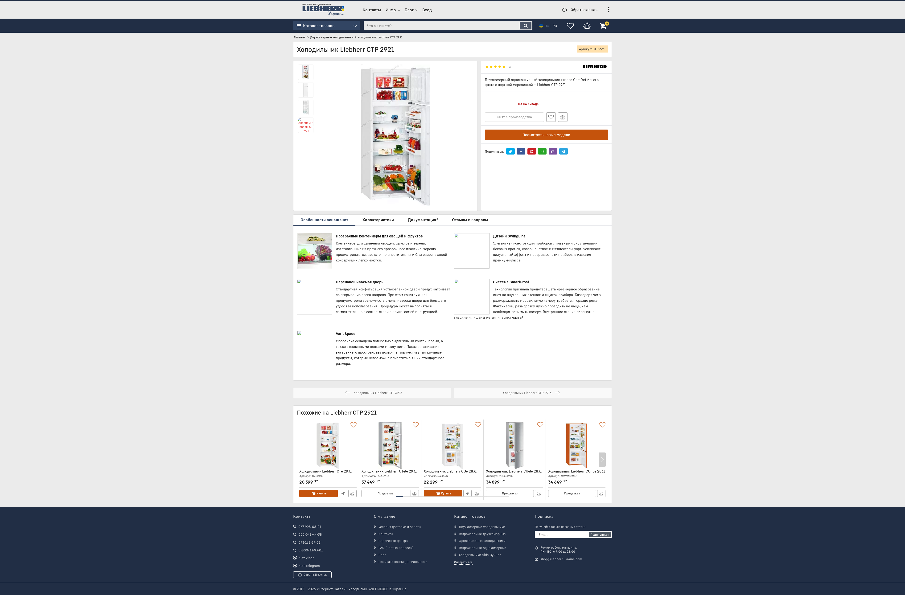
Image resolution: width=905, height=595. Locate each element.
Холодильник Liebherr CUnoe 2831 (576, 473)
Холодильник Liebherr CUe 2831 (450, 473)
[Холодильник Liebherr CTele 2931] (390, 445)
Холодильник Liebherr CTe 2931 (325, 473)
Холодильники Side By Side (480, 555)
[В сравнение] (563, 117)
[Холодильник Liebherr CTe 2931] (328, 445)
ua (547, 26)
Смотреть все (463, 562)
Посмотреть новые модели (546, 134)
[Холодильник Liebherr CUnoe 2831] (576, 445)
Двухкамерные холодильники (482, 527)
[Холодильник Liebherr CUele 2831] (514, 445)
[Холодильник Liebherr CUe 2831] (452, 445)
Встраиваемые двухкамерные (482, 534)
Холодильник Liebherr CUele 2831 (514, 473)
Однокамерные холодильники (482, 541)
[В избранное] (551, 117)
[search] (525, 25)
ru (555, 26)
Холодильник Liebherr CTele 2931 (389, 473)
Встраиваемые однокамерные (482, 548)
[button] (399, 496)
